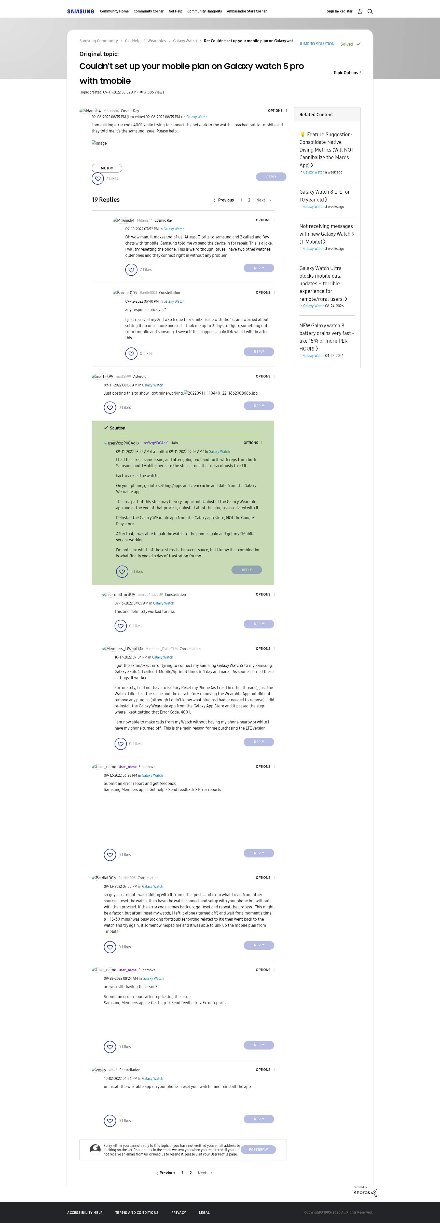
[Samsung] (80, 11)
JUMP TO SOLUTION (317, 44)
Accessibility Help (85, 1213)
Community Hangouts (204, 11)
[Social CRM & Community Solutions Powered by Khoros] (365, 1191)
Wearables (156, 40)
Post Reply (258, 1150)
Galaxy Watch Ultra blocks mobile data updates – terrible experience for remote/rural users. (321, 283)
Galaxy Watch (185, 40)
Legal (204, 1213)
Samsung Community (98, 40)
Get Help (175, 11)
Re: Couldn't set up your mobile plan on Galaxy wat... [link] (250, 40)
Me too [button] (107, 168)
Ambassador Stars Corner (247, 11)
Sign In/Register (340, 11)
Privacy (178, 1213)
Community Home (114, 11)
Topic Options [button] (346, 72)
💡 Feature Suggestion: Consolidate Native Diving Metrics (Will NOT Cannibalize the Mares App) (326, 149)
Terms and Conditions (137, 1213)
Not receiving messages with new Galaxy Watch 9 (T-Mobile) (326, 234)
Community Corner (149, 11)
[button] (278, 111)
